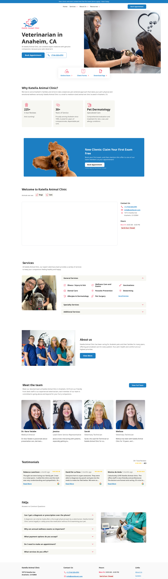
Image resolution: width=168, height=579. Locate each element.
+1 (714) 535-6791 (72, 572)
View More (87, 356)
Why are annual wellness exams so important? (44, 529)
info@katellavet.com (74, 576)
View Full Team (137, 385)
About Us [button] (83, 6)
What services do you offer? (36, 552)
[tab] (39, 308)
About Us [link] (138, 572)
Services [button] (73, 6)
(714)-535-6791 (57, 55)
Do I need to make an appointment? (40, 544)
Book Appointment (136, 6)
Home (65, 6)
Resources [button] (94, 6)
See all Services (123, 296)
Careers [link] (138, 576)
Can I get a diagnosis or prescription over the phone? (47, 515)
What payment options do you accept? (41, 536)
